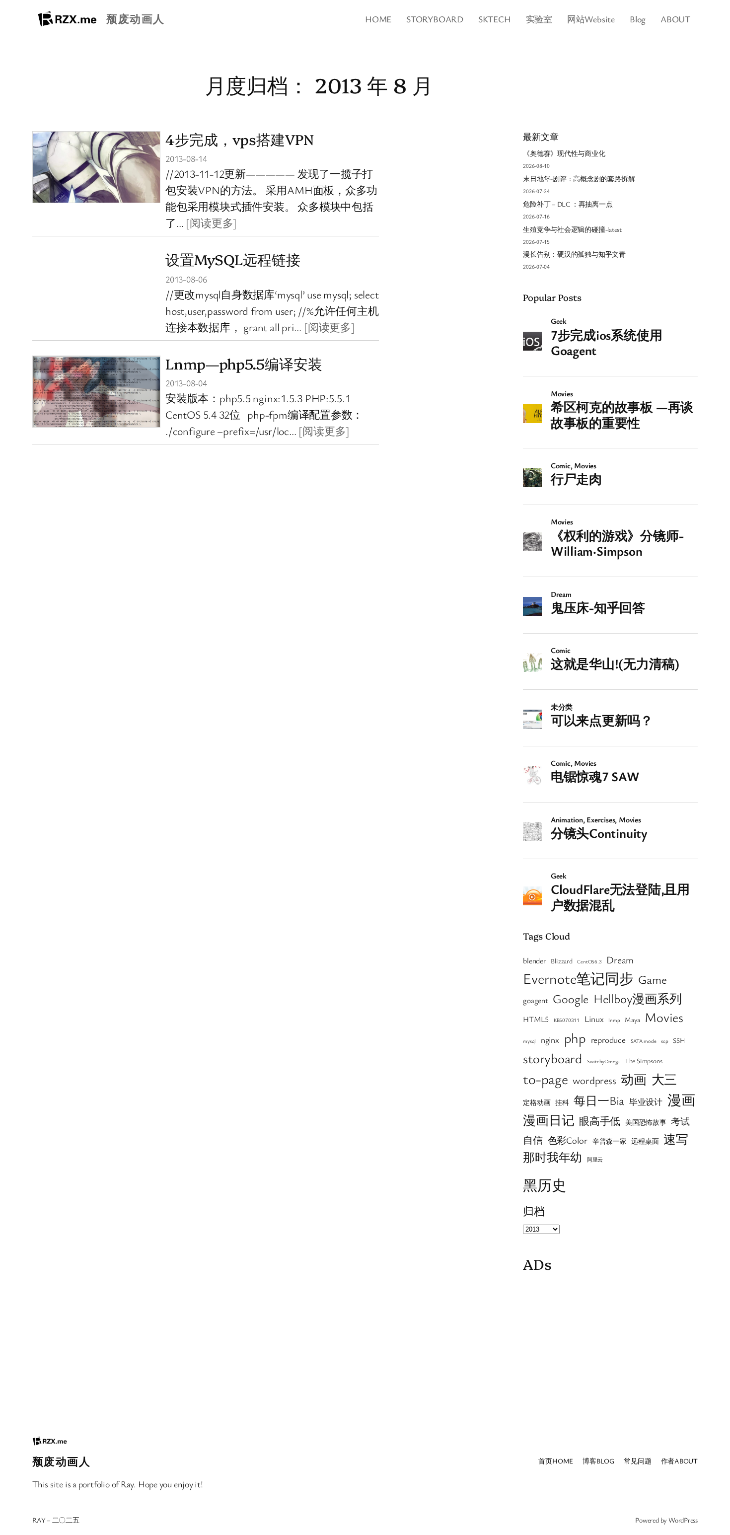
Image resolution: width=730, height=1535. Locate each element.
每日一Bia (599, 1100)
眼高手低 (599, 1121)
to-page (545, 1078)
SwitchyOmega (603, 1061)
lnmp (614, 1020)
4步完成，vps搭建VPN (239, 139)
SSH (679, 1040)
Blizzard (561, 960)
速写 (675, 1139)
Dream (620, 959)
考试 (680, 1121)
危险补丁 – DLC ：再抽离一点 (567, 204)
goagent (535, 1000)
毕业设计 (645, 1101)
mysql (529, 1040)
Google (570, 998)
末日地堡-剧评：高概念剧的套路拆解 (579, 178)
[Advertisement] (610, 1347)
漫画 (681, 1100)
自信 (533, 1140)
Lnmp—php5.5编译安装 (243, 363)
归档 (534, 1211)
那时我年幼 (552, 1157)
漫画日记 (548, 1119)
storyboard (552, 1058)
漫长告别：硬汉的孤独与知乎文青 (574, 254)
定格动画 (536, 1102)
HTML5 (536, 1019)
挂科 (562, 1102)
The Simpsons (643, 1060)
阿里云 (595, 1159)
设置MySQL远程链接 (232, 259)
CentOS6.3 (589, 961)
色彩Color (567, 1140)
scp (664, 1040)
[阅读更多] (211, 223)
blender (534, 960)
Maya (632, 1019)
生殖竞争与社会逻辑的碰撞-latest (572, 229)
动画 (634, 1079)
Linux (594, 1018)
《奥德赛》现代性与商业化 (564, 153)
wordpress (594, 1080)
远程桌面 (644, 1141)
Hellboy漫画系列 (637, 998)
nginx (550, 1039)
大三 (664, 1079)
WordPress (683, 1520)
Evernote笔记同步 (578, 978)
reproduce (608, 1039)
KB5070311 (567, 1020)
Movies (664, 1017)
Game (652, 979)
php (575, 1037)
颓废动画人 (135, 18)
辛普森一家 (609, 1141)
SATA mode (644, 1040)
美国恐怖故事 (645, 1122)
